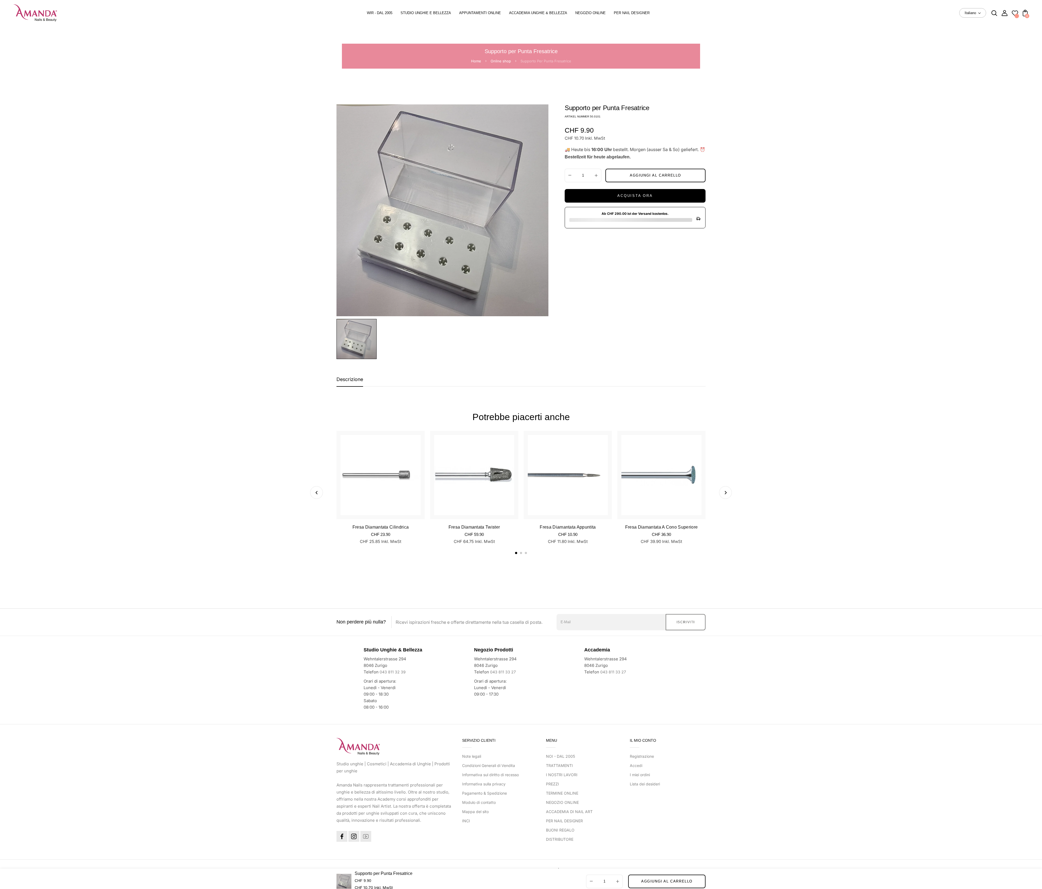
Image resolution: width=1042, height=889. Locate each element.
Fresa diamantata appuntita (568, 527)
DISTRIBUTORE (559, 839)
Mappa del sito (475, 811)
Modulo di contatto (479, 802)
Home (476, 61)
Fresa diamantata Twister (474, 527)
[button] (516, 553)
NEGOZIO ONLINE (562, 802)
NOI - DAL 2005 (560, 756)
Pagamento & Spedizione (484, 793)
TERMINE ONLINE (562, 793)
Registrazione (642, 756)
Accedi (636, 765)
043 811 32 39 (393, 672)
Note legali (471, 756)
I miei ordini (640, 774)
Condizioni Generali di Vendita (488, 765)
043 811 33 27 (503, 672)
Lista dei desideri (645, 784)
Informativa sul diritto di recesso (490, 774)
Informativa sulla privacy (484, 784)
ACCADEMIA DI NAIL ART (569, 811)
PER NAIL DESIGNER (564, 820)
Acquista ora (635, 196)
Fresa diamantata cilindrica (380, 527)
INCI (466, 820)
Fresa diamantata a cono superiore (661, 527)
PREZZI (552, 784)
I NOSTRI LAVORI (561, 774)
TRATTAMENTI (559, 765)
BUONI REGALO (560, 830)
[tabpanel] (357, 339)
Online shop (501, 61)
